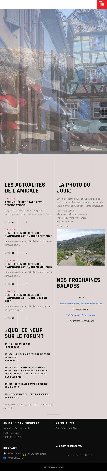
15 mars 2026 (10, 291)
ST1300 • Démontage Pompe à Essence (26, 384)
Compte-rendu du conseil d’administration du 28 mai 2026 (28, 265)
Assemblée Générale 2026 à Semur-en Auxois (80, 303)
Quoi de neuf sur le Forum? (24, 333)
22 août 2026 (10, 199)
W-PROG (60, 467)
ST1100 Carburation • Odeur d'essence (27, 394)
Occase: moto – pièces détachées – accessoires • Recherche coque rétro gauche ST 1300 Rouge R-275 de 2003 (26, 370)
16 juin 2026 (10, 260)
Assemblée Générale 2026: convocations (24, 203)
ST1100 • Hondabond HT (18, 344)
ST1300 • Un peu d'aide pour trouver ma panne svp (27, 356)
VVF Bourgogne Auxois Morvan (81, 315)
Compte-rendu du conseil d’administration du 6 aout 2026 (28, 234)
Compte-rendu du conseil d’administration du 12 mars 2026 (26, 298)
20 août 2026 (10, 229)
